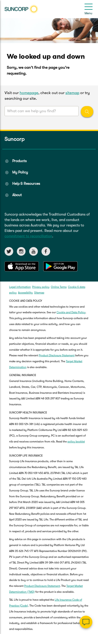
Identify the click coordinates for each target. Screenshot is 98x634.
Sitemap (39, 292)
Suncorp (15, 139)
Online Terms (59, 287)
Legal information (20, 287)
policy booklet (76, 441)
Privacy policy (40, 287)
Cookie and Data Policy (71, 312)
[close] (91, 576)
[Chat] (86, 622)
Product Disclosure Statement (57, 355)
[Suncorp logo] (22, 9)
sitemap (72, 93)
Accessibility (25, 292)
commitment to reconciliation (28, 236)
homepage (29, 93)
